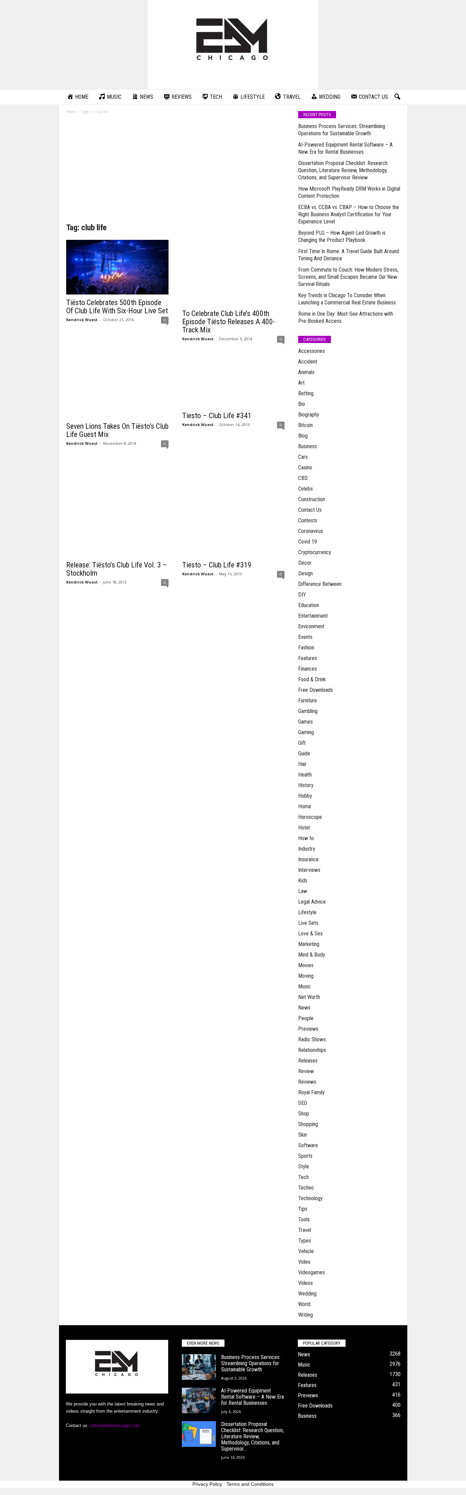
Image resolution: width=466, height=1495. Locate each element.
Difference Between (319, 584)
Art (301, 383)
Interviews (309, 870)
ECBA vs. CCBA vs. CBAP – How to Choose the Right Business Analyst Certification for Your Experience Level (348, 214)
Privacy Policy (207, 1484)
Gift (302, 743)
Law (302, 891)
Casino (305, 467)
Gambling (308, 711)
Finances (307, 669)
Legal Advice (312, 902)
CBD (303, 478)
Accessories (311, 351)
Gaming (306, 732)
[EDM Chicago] (233, 44)
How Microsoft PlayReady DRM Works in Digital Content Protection (349, 192)
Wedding (307, 1293)
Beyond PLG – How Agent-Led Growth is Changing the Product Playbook (341, 236)
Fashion (306, 647)
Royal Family (311, 1092)
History (306, 785)
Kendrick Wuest (82, 319)
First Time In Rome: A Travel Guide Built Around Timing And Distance (348, 255)
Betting (306, 393)
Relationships (312, 1050)
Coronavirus (310, 531)
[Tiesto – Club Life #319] (233, 505)
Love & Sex (310, 933)
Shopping (308, 1124)
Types (304, 1240)
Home (70, 111)
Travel (304, 1230)
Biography (308, 414)
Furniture (307, 700)
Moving (306, 976)
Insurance (308, 859)
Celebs (305, 488)
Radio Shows (312, 1039)
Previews (308, 1029)
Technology (310, 1198)
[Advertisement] (175, 171)
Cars (303, 457)
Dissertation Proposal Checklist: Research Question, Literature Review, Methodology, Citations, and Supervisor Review (343, 170)
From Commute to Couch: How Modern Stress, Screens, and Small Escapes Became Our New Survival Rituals (348, 276)
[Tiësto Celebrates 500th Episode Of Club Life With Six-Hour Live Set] (117, 267)
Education (308, 605)
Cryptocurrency (314, 552)
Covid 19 (307, 541)
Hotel (304, 827)
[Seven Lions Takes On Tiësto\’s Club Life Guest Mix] (117, 384)
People (306, 1018)
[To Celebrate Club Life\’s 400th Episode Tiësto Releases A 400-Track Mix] (233, 272)
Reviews (307, 1082)
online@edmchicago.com (115, 1425)
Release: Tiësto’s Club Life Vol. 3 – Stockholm (116, 569)
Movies (306, 965)
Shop (303, 1113)
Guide (304, 753)
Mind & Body (311, 954)
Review (306, 1071)
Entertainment (313, 616)
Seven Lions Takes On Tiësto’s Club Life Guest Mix (117, 430)
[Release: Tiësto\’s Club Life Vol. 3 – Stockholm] (117, 505)
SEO (302, 1103)
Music (304, 986)
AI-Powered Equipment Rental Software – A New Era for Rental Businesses (345, 148)
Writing (305, 1315)
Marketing (308, 944)
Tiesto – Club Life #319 (216, 565)
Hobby (305, 796)
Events (305, 637)
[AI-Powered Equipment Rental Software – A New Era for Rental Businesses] (199, 1400)
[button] (397, 97)
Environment (311, 626)
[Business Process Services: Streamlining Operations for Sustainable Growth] (199, 1367)
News (304, 1007)
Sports (305, 1156)
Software (308, 1145)
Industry (306, 849)
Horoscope (310, 817)
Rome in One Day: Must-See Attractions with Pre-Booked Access (345, 317)
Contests (307, 520)
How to (306, 838)
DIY (302, 594)
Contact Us (310, 510)
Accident (307, 361)
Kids (302, 880)
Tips (302, 1209)
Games (305, 721)
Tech (303, 1177)
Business (307, 446)
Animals (306, 372)
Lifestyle (307, 912)
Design (305, 573)
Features (307, 658)
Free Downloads (315, 690)
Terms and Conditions (250, 1484)
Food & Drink (312, 679)
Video (304, 1262)
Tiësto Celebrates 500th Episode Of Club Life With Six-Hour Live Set (117, 306)
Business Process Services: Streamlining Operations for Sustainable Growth (341, 130)
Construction (311, 499)
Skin (302, 1134)
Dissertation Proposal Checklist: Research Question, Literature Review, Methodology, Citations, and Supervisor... (252, 1436)
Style (303, 1166)
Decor (304, 563)
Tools (304, 1219)
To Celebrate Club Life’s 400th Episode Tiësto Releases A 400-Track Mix (228, 321)
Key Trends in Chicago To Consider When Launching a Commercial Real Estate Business (347, 299)
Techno (306, 1187)
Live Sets (308, 923)
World (304, 1304)
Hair (302, 764)
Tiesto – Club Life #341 (216, 415)
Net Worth (309, 997)
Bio (301, 404)
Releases (308, 1060)
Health (305, 774)
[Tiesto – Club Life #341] (233, 379)
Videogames (311, 1272)
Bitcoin (305, 425)
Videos (305, 1283)
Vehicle (306, 1251)
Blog (303, 436)
